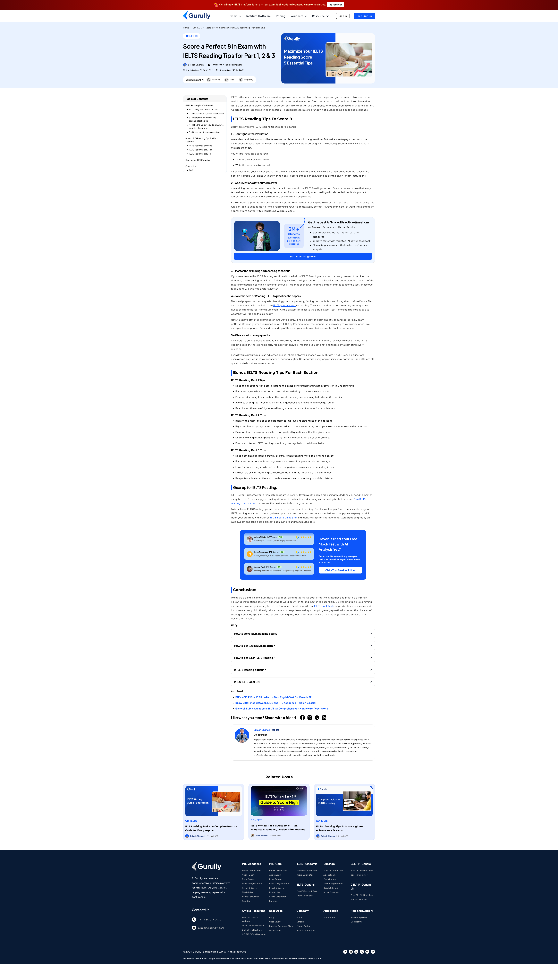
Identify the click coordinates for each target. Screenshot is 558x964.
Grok (232, 80)
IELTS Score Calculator (283, 517)
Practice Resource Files (281, 926)
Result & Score (249, 888)
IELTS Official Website (253, 925)
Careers (300, 922)
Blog (271, 917)
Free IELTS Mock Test (306, 870)
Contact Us (356, 922)
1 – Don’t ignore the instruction (203, 109)
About (299, 917)
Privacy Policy (303, 926)
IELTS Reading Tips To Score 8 (199, 105)
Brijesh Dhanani (196, 64)
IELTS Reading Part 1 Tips (200, 145)
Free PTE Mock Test (251, 870)
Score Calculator (250, 896)
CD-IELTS (197, 27)
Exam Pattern (248, 879)
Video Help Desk (359, 917)
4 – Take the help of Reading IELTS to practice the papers (206, 126)
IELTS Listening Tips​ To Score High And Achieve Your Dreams (340, 828)
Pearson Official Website (250, 919)
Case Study (275, 922)
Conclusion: (191, 166)
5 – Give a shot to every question (204, 132)
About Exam (248, 875)
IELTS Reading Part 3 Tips (201, 153)
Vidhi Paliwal (262, 835)
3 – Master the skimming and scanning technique (202, 119)
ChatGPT (216, 80)
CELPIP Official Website (254, 934)
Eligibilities (247, 892)
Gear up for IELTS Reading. (198, 160)
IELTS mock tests (324, 605)
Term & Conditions (305, 930)
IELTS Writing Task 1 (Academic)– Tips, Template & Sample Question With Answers (278, 827)
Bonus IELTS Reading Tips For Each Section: (201, 140)
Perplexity (248, 80)
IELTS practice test (284, 305)
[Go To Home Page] (206, 870)
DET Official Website (252, 930)
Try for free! (335, 4)
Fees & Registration (252, 883)
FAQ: (191, 170)
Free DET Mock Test (333, 870)
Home (186, 27)
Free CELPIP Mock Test (362, 870)
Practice (246, 901)
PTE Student (329, 917)
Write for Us (275, 930)
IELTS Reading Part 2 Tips (200, 149)
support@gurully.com (211, 927)
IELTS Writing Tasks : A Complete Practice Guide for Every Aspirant (211, 828)
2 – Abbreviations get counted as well (206, 113)
